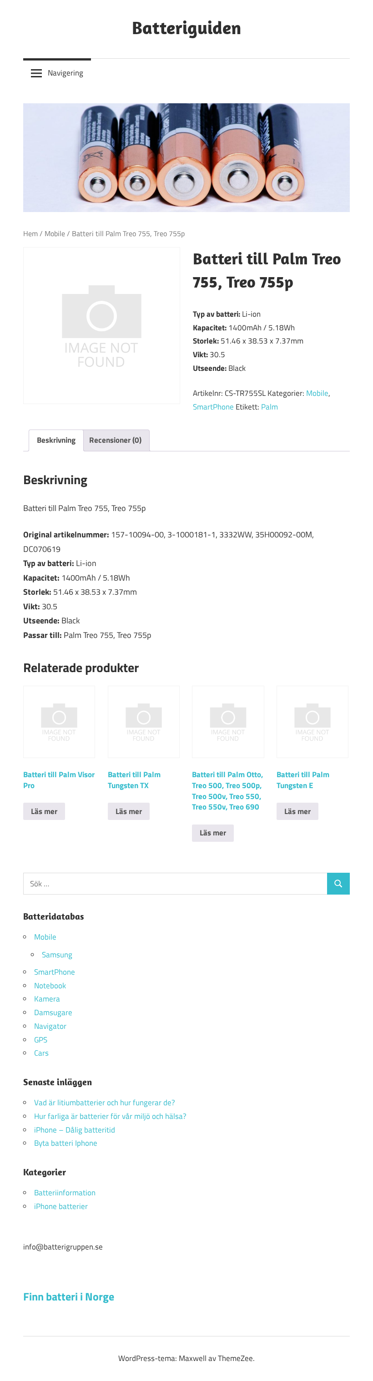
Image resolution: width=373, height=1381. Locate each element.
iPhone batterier (61, 1206)
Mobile (55, 233)
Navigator (50, 1026)
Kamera (47, 999)
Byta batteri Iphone (65, 1143)
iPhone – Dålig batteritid (74, 1130)
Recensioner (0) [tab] (115, 440)
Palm (269, 407)
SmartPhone (213, 407)
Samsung (57, 955)
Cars (41, 1053)
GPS (40, 1040)
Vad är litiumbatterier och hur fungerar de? (104, 1102)
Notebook (50, 985)
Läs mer (44, 811)
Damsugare (53, 1012)
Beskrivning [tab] (56, 440)
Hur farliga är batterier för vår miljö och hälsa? (110, 1116)
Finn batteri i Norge (68, 1296)
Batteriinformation (65, 1193)
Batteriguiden (186, 27)
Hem (30, 233)
